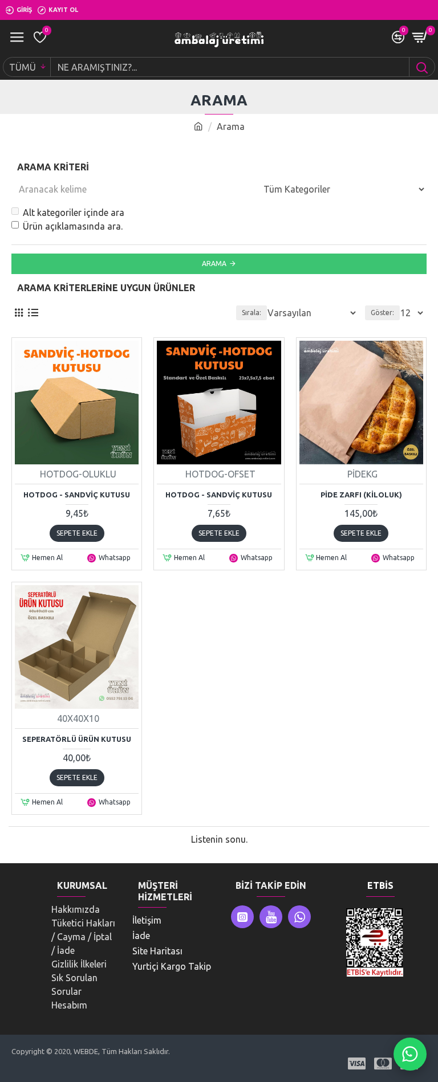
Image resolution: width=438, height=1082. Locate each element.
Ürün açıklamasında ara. (73, 226)
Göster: (382, 312)
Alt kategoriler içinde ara (73, 212)
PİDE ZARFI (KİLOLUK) (361, 495)
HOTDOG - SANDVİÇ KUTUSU (76, 495)
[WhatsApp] (410, 1054)
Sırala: (251, 312)
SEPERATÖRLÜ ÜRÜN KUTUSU (76, 739)
